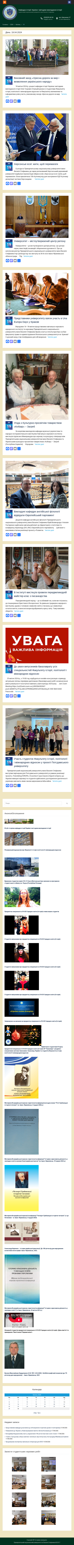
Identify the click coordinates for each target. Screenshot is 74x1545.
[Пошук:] (34, 803)
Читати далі (39, 179)
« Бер (35, 1413)
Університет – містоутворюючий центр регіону (40, 241)
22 (9, 1406)
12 (44, 1402)
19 (44, 1404)
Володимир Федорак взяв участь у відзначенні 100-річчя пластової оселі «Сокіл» (31, 1434)
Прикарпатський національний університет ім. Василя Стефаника (34, 1542)
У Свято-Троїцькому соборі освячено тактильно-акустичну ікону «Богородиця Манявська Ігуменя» (37, 1437)
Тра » (39, 1413)
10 (27, 1402)
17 (27, 1404)
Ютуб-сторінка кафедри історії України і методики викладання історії (28, 828)
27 (54, 1406)
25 (36, 1406)
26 (44, 1406)
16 (18, 1404)
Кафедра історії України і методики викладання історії (40, 10)
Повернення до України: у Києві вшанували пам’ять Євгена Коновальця (28, 1431)
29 (9, 1408)
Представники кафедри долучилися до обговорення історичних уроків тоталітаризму (33, 1428)
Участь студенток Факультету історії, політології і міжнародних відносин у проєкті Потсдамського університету (41, 762)
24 (27, 1406)
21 (64, 1404)
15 (9, 1404)
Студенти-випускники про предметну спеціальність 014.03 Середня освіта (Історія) (32, 939)
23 (18, 1406)
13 (54, 1402)
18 (36, 1404)
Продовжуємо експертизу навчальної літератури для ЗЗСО (24, 1442)
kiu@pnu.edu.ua (48, 19)
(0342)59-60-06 (48, 17)
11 (36, 1402)
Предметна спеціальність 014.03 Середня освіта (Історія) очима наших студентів (32, 911)
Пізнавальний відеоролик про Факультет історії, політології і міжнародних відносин (33, 850)
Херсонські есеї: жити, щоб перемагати (36, 164)
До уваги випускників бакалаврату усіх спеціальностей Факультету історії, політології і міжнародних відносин (40, 670)
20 (54, 1404)
